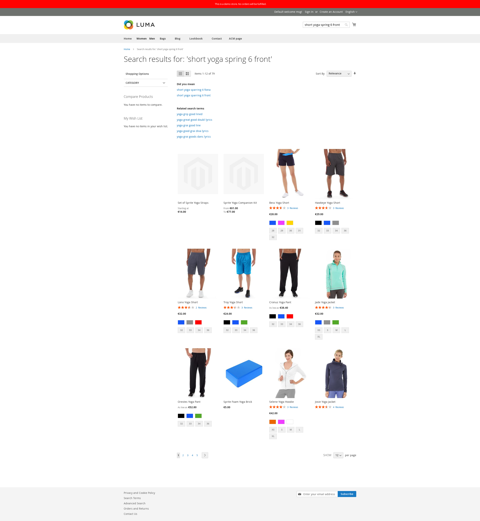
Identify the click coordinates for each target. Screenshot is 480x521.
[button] (351, 12)
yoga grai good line (189, 125)
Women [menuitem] (141, 38)
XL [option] (318, 336)
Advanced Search (135, 503)
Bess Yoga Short (279, 202)
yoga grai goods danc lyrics (194, 136)
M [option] (336, 330)
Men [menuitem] (152, 38)
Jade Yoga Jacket (325, 302)
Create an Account (331, 11)
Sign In (309, 11)
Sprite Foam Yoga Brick (238, 401)
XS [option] (318, 330)
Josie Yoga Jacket (325, 401)
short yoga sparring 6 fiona (194, 89)
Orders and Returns (136, 508)
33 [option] (327, 230)
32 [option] (273, 237)
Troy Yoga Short (233, 302)
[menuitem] (128, 38)
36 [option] (345, 230)
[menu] (240, 38)
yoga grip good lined (189, 114)
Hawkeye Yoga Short (327, 202)
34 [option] (336, 230)
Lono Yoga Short (188, 302)
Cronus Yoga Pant (280, 302)
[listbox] (289, 223)
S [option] (327, 330)
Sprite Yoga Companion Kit (240, 202)
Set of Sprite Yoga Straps (193, 202)
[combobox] (326, 25)
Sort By (320, 73)
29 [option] (281, 230)
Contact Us (130, 514)
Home (127, 49)
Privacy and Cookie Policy (139, 493)
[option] (272, 223)
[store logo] (140, 24)
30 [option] (290, 230)
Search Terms (132, 498)
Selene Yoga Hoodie (281, 401)
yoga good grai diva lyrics (192, 131)
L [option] (345, 330)
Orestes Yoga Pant (189, 401)
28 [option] (273, 230)
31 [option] (299, 230)
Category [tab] (132, 83)
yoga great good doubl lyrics (194, 119)
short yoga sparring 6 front (194, 95)
